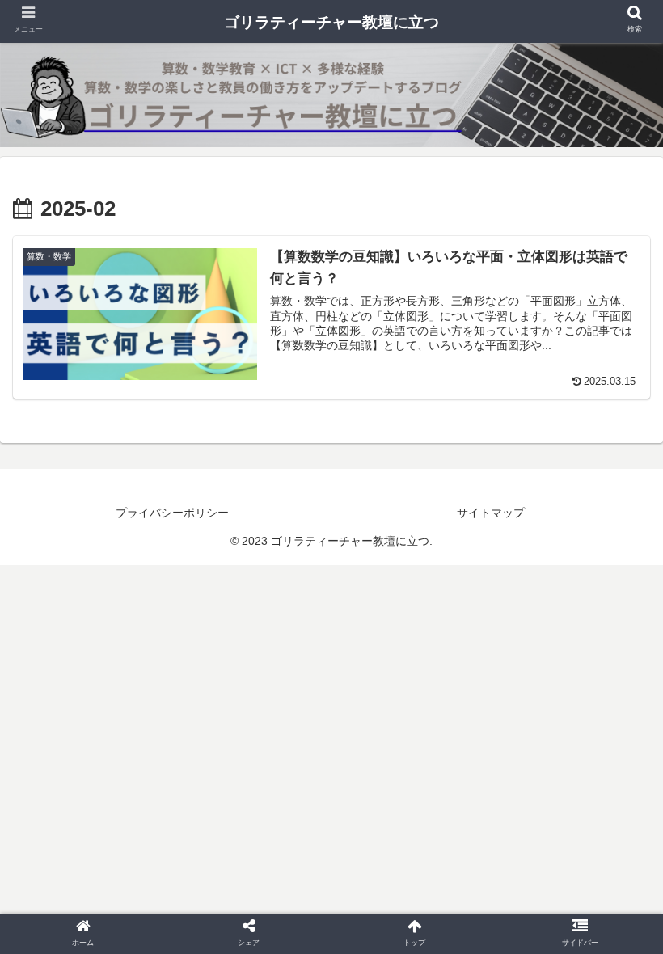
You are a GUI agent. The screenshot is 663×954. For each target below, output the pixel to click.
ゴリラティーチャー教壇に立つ (331, 22)
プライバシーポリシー (172, 512)
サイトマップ (491, 512)
